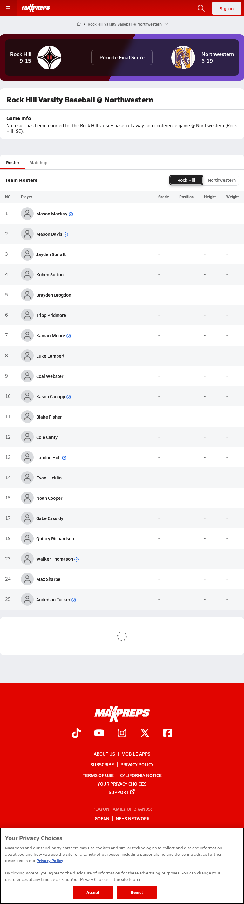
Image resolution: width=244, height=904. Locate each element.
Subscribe (102, 764)
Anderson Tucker (53, 599)
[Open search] (201, 8)
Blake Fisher (49, 416)
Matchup (38, 162)
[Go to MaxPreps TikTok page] (76, 734)
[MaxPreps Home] (36, 8)
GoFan (102, 818)
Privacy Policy (136, 764)
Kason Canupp (50, 396)
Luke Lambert (50, 356)
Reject (137, 892)
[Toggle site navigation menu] (8, 8)
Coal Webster (49, 376)
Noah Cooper (49, 498)
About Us (104, 753)
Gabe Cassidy (49, 518)
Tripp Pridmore (51, 315)
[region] (122, 866)
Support (119, 792)
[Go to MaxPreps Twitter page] (145, 734)
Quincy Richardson (55, 538)
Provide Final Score (122, 57)
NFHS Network (133, 818)
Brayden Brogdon (53, 295)
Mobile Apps (135, 753)
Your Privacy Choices (122, 784)
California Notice (141, 775)
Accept (93, 892)
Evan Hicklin (49, 477)
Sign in (227, 8)
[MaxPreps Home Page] (78, 24)
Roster (12, 162)
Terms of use (98, 775)
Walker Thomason (54, 559)
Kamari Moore (50, 335)
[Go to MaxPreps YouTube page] (99, 734)
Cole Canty (47, 437)
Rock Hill (186, 180)
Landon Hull (48, 457)
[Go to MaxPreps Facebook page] (168, 734)
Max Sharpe (48, 579)
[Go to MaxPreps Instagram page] (122, 734)
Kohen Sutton (50, 274)
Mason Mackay (51, 213)
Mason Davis (49, 234)
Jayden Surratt (51, 254)
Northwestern (222, 180)
